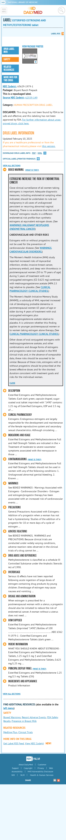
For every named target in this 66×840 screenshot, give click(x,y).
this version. (48, 146)
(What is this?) (32, 170)
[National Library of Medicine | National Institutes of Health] (33, 758)
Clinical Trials (25, 732)
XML (40, 153)
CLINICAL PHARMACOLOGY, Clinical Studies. (34, 334)
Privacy (40, 768)
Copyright (28, 768)
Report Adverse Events (34, 717)
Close (12, 383)
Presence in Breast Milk (24, 721)
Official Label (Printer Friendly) (19, 158)
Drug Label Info (9, 50)
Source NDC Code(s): (14, 97)
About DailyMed (26, 764)
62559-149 (31, 97)
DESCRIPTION (14, 391)
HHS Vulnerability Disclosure (40, 771)
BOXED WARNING (16, 170)
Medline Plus (10, 732)
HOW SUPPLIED (15, 620)
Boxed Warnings (12, 717)
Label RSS (55, 33)
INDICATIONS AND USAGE (19, 435)
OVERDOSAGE (14, 572)
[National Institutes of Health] (4, 2)
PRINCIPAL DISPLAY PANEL (20, 668)
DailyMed (33, 10)
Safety (7, 59)
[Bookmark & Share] (58, 780)
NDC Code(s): (10, 86)
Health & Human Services (41, 775)
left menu (8, 708)
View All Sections (11, 165)
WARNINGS (13, 483)
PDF (34, 153)
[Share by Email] (54, 780)
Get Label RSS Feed (13, 743)
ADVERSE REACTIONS (17, 531)
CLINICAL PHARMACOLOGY (20, 415)
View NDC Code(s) (34, 743)
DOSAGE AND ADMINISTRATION (22, 596)
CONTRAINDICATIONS (17, 459)
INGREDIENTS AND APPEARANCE (22, 681)
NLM (22, 775)
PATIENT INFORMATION (18, 644)
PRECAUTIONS (14, 507)
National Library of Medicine (22, 2)
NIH (13, 775)
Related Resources (9, 68)
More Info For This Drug (10, 79)
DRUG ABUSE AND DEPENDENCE (22, 555)
